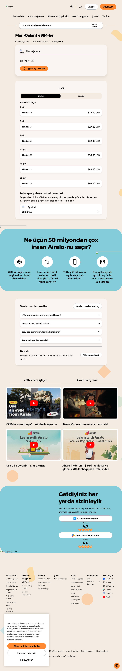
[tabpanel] (61, 139)
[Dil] (71, 6)
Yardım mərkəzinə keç (87, 306)
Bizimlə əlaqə (43, 589)
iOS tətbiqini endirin (87, 518)
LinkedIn (109, 593)
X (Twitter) (110, 586)
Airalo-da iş (75, 603)
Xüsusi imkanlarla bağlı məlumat (61, 656)
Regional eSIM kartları (11, 591)
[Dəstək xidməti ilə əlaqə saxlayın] (117, 666)
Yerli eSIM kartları (40, 41)
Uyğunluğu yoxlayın (36, 68)
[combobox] (61, 25)
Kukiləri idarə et (87, 651)
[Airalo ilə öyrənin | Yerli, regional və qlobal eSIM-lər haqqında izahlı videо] (90, 445)
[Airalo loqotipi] (13, 7)
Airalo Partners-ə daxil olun (91, 581)
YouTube (109, 597)
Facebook (109, 579)
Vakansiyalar (75, 599)
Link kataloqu (102, 651)
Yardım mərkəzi (44, 579)
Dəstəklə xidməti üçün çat (44, 583)
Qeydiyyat (108, 6)
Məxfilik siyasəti (56, 651)
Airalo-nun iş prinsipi (58, 16)
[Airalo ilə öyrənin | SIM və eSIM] (34, 445)
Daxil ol (91, 6)
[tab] (61, 88)
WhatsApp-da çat (91, 355)
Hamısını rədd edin (26, 653)
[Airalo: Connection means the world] (90, 403)
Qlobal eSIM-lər (12, 586)
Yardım (106, 16)
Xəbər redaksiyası (75, 594)
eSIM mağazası (36, 16)
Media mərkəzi (76, 590)
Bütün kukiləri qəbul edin (27, 646)
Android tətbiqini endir (87, 535)
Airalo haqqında (80, 16)
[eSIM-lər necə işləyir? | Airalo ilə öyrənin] (34, 403)
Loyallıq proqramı (9, 609)
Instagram (110, 582)
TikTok (108, 590)
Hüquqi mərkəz (72, 651)
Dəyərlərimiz (75, 586)
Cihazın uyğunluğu (26, 593)
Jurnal (95, 16)
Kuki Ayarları (26, 659)
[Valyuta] (80, 6)
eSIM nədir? (26, 582)
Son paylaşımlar (60, 579)
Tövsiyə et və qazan (10, 603)
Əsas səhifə (18, 16)
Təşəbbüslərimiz (77, 582)
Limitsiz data (11, 582)
